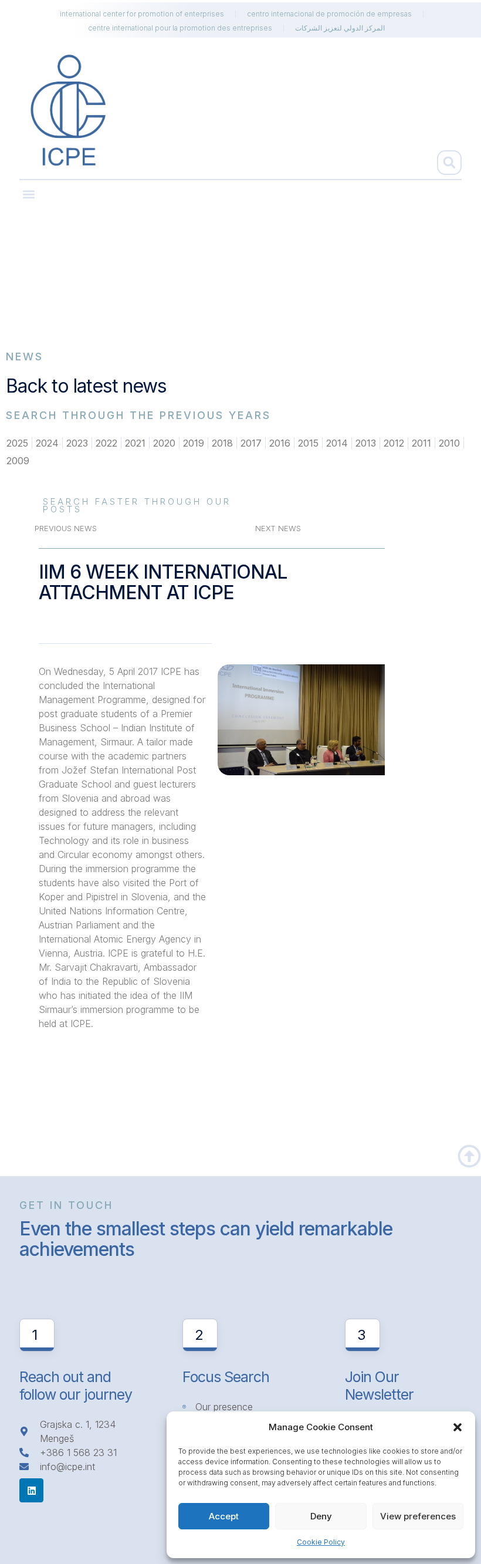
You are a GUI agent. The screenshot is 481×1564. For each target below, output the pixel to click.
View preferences (418, 1516)
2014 (337, 443)
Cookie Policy (321, 1542)
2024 (47, 443)
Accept (224, 1516)
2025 (17, 443)
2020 (164, 443)
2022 (106, 443)
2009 (17, 461)
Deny (321, 1516)
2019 (193, 443)
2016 (279, 443)
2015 (308, 443)
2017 (251, 443)
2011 (421, 443)
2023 (77, 443)
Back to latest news (86, 385)
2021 (135, 443)
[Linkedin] (31, 1490)
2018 (222, 443)
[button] (457, 1427)
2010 (449, 443)
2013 (365, 443)
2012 (394, 443)
